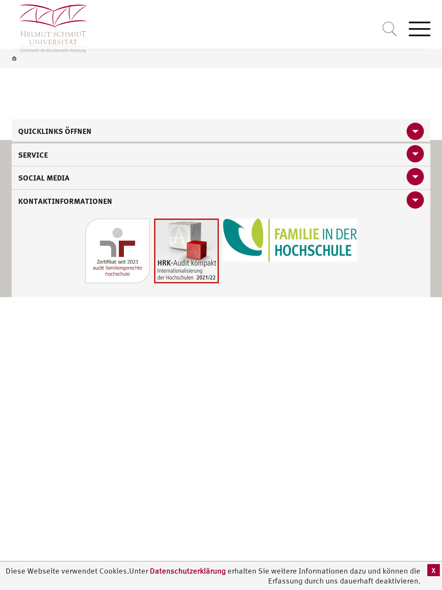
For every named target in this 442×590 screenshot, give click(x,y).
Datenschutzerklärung (188, 570)
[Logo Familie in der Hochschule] (290, 239)
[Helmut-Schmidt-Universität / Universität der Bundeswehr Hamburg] (49, 26)
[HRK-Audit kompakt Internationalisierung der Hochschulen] (186, 249)
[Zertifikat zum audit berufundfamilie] (117, 249)
